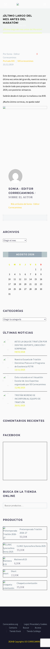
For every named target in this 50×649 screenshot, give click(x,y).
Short (13, 571)
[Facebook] (5, 149)
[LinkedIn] (21, 149)
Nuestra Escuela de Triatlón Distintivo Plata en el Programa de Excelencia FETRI (30, 363)
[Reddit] (25, 149)
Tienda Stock (15, 631)
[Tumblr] (17, 149)
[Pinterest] (13, 149)
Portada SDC (9, 61)
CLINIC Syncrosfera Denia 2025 (31, 546)
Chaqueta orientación (27, 583)
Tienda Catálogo (34, 631)
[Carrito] (5, 4)
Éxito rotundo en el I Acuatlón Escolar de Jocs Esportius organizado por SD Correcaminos (30, 381)
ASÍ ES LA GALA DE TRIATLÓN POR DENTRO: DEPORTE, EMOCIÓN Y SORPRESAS (31, 345)
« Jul (5, 254)
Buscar (44, 217)
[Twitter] (9, 149)
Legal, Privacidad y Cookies (35, 624)
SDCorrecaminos (25, 61)
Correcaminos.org (10, 624)
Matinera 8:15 (20, 559)
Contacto (13, 628)
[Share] (30, 614)
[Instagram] (27, 614)
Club (44, 8)
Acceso (38, 628)
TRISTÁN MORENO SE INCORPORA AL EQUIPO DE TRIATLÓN (28, 399)
